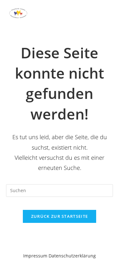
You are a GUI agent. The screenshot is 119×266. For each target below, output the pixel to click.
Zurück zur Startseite (59, 216)
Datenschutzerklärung (72, 256)
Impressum (35, 256)
